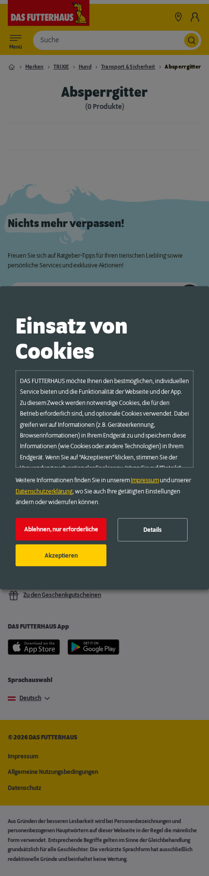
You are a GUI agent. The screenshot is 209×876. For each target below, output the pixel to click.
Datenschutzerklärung (44, 491)
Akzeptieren (61, 555)
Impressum (145, 480)
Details (152, 529)
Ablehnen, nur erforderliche (61, 529)
